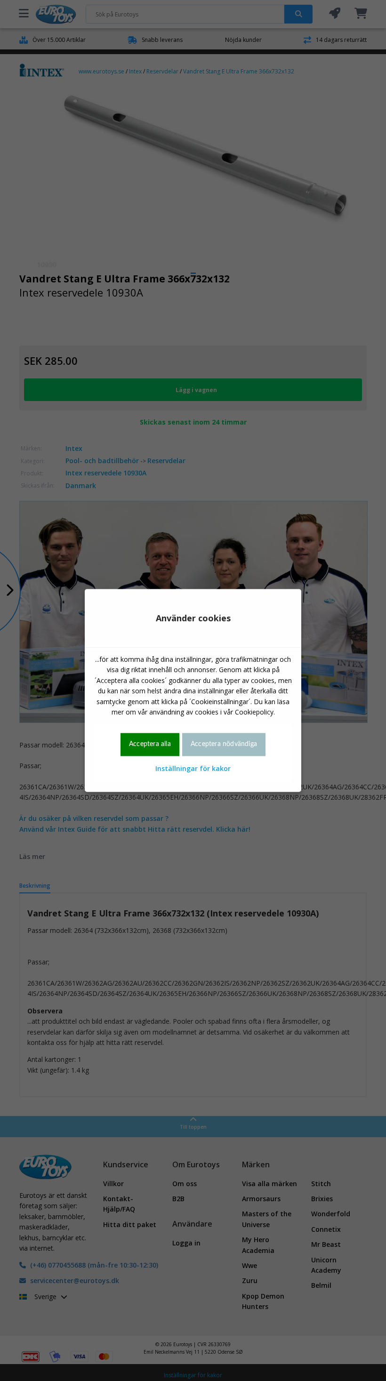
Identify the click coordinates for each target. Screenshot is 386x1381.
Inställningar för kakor (193, 768)
